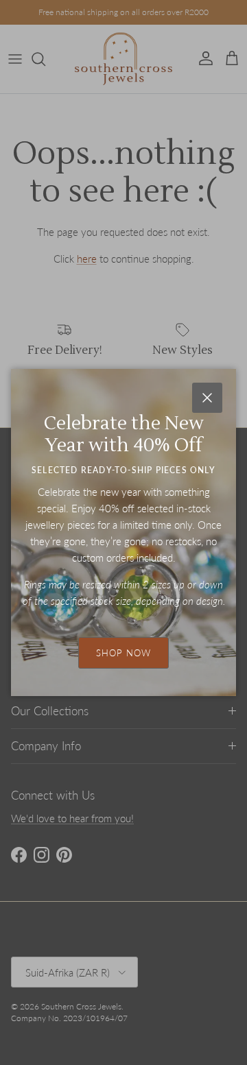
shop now (123, 652)
